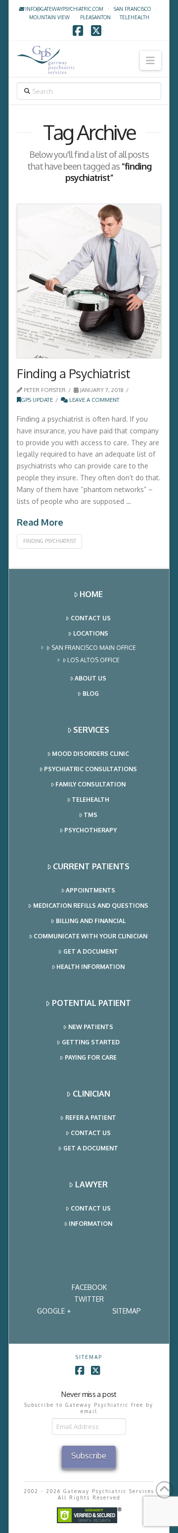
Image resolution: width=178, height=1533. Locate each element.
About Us (90, 678)
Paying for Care (91, 1057)
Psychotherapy (90, 830)
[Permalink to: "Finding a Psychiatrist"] (89, 281)
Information (90, 1223)
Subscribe (88, 1456)
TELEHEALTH (134, 17)
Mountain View (49, 17)
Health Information (90, 966)
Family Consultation (90, 784)
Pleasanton (95, 17)
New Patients (90, 1027)
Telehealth (90, 799)
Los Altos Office (93, 660)
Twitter (89, 1299)
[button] (150, 60)
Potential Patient (91, 1003)
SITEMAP (126, 1311)
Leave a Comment (94, 399)
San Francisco (132, 9)
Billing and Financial (91, 921)
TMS (90, 815)
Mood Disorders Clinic (90, 753)
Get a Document (90, 951)
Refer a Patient (90, 1117)
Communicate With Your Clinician (90, 936)
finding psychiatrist (49, 541)
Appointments (90, 890)
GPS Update (37, 399)
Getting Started (91, 1042)
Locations (90, 633)
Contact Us (91, 618)
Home (91, 594)
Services (91, 730)
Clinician (91, 1094)
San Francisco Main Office (93, 647)
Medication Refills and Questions (90, 905)
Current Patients (91, 866)
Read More (40, 522)
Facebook (89, 1287)
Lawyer (91, 1184)
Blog (91, 693)
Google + (54, 1311)
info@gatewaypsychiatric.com (63, 9)
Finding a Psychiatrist (73, 373)
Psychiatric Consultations (90, 769)
